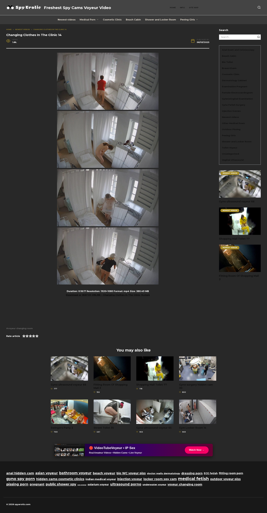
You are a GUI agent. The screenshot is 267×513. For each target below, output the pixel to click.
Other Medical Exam (233, 123)
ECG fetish (211, 473)
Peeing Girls (187, 19)
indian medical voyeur (101, 479)
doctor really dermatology (163, 473)
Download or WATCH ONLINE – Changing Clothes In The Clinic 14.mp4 (108, 295)
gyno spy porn (20, 478)
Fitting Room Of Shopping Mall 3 (239, 277)
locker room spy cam (160, 479)
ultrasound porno (125, 484)
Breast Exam (229, 68)
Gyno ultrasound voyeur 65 (153, 427)
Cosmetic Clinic (112, 19)
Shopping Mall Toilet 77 (234, 238)
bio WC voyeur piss (131, 473)
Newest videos (67, 19)
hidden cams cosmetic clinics (60, 479)
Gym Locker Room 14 (192, 427)
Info (182, 8)
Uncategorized (230, 153)
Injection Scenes (231, 111)
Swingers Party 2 (62, 427)
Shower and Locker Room (160, 19)
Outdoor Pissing (231, 129)
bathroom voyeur (75, 473)
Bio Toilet (227, 62)
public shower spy (61, 484)
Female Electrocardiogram (237, 92)
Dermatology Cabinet (234, 80)
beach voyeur (104, 473)
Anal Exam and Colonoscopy (238, 50)
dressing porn (192, 473)
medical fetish (193, 478)
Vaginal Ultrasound (233, 160)
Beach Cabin (133, 19)
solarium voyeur (98, 484)
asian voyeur (46, 473)
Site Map (193, 8)
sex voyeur (81, 485)
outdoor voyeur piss (225, 479)
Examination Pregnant (234, 86)
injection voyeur (129, 479)
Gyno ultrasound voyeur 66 (236, 201)
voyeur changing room (20, 328)
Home (173, 8)
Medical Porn (87, 19)
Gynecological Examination (237, 98)
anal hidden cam (20, 473)
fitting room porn (231, 473)
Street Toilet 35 (104, 427)
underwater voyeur (154, 484)
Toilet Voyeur (229, 147)
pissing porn (17, 484)
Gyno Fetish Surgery (233, 105)
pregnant (37, 484)
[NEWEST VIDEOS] (240, 196)
